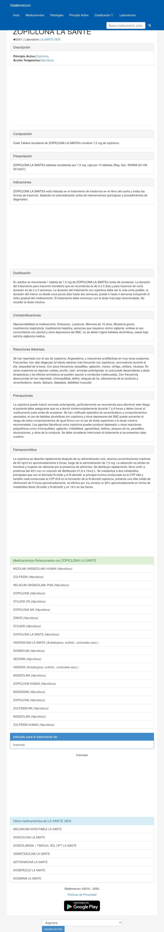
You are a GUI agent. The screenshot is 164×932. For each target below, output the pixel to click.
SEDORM (27, 659)
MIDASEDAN (29, 692)
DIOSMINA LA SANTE (27, 878)
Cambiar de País (53, 929)
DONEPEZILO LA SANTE (29, 870)
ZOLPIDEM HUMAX (33, 725)
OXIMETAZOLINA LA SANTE (31, 854)
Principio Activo (79, 15)
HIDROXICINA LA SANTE (56, 642)
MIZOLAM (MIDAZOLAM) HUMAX (42, 568)
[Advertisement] (82, 98)
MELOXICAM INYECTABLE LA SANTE (37, 829)
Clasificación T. (104, 15)
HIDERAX (46, 667)
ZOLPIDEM (28, 577)
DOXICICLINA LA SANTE (29, 837)
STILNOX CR (29, 601)
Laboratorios (128, 15)
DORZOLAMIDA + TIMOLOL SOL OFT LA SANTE (44, 845)
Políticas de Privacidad (82, 895)
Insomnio (19, 745)
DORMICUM (29, 651)
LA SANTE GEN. (50, 39)
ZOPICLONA (29, 593)
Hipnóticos (47, 60)
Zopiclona (42, 56)
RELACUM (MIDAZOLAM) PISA (41, 585)
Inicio (16, 15)
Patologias (56, 15)
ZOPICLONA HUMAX (34, 684)
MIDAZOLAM (29, 675)
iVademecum (20, 5)
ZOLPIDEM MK (31, 708)
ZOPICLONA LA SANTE (36, 634)
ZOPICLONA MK (31, 610)
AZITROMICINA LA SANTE (30, 862)
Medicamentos (35, 15)
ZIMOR (25, 618)
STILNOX (27, 626)
